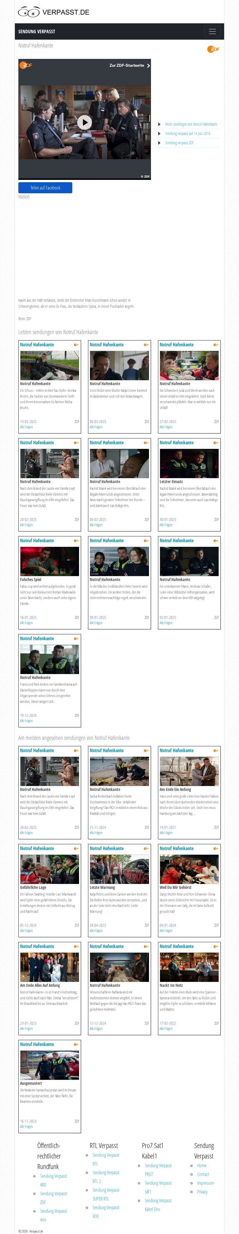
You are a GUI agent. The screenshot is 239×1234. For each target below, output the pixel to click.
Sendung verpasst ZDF (179, 142)
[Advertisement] (84, 244)
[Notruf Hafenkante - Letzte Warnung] (119, 868)
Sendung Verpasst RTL (106, 1159)
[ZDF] (213, 48)
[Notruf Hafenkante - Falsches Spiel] (49, 561)
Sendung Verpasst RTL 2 (106, 1176)
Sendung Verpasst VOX (106, 1211)
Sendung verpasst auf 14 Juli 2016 (187, 133)
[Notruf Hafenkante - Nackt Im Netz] (189, 966)
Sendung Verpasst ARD (53, 1180)
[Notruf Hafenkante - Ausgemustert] (49, 1064)
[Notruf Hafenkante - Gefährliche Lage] (49, 868)
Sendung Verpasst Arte (53, 1215)
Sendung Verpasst (36, 31)
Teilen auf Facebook (45, 188)
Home (201, 1165)
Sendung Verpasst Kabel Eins (158, 1204)
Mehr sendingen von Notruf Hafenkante (191, 124)
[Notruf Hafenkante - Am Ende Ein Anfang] (189, 770)
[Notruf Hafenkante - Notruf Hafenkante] (49, 365)
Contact (203, 1174)
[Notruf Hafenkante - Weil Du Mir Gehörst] (189, 868)
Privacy (202, 1192)
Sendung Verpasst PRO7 (158, 1169)
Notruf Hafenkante (35, 45)
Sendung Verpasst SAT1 (158, 1187)
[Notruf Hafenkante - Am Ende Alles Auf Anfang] (49, 966)
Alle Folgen (26, 426)
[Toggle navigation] (212, 31)
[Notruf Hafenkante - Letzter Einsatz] (189, 463)
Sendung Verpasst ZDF (53, 1197)
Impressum (205, 1183)
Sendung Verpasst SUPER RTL (106, 1194)
